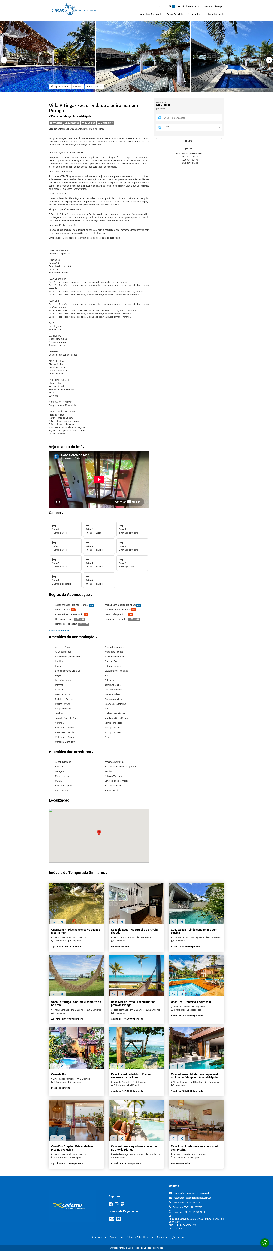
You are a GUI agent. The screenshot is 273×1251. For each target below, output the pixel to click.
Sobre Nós (96, 1237)
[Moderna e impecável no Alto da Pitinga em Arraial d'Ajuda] (196, 1048)
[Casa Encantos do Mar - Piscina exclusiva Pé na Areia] (136, 1048)
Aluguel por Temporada (150, 14)
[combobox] (192, 127)
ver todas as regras (58, 630)
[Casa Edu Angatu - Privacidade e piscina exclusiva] (76, 1120)
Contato (114, 1237)
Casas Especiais (175, 14)
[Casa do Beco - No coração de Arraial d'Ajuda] (136, 903)
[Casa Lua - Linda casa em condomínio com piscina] (196, 1120)
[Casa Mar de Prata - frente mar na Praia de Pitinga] (136, 976)
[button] (269, 60)
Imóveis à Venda (216, 14)
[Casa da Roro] (76, 1048)
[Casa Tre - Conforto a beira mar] (196, 976)
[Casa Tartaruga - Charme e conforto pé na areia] (76, 976)
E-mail (190, 140)
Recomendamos (195, 14)
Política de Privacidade (137, 1237)
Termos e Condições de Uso (170, 1237)
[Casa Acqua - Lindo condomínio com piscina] (196, 903)
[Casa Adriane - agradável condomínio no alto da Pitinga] (136, 1120)
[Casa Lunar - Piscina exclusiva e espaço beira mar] (76, 903)
